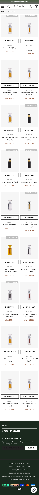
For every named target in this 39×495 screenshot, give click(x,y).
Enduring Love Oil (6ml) (10, 182)
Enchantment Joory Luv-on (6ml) (29, 49)
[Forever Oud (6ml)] (10, 26)
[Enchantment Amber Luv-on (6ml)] (10, 71)
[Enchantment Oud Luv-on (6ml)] (10, 115)
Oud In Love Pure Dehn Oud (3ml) (29, 226)
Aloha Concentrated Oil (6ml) (10, 405)
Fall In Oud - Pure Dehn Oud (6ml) (29, 270)
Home (2, 11)
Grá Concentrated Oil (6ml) (9, 360)
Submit (31, 448)
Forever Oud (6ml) (9, 48)
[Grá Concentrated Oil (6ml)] (10, 337)
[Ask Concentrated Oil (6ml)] (29, 382)
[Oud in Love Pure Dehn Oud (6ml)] (29, 292)
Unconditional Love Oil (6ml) (29, 138)
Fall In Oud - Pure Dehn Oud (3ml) (10, 315)
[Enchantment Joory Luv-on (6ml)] (29, 26)
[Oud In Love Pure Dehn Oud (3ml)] (29, 203)
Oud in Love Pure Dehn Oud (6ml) (29, 315)
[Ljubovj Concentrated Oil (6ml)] (29, 337)
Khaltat (10, 45)
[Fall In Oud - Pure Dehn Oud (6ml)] (29, 247)
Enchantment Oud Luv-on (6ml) (10, 138)
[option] (19, 2)
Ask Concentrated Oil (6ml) (29, 405)
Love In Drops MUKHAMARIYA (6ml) (10, 270)
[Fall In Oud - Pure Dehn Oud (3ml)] (10, 292)
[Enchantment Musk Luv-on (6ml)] (29, 71)
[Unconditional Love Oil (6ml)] (29, 115)
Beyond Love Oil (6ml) (29, 182)
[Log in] (30, 6)
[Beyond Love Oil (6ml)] (29, 160)
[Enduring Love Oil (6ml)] (10, 160)
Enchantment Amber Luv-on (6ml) (10, 94)
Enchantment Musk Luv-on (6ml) (29, 94)
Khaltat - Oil (11, 11)
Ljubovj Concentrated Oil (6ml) (29, 360)
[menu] (2, 6)
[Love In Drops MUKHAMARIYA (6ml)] (10, 247)
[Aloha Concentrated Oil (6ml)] (10, 382)
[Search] (8, 6)
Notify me (9, 41)
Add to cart (10, 85)
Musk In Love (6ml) (9, 225)
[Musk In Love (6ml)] (10, 203)
